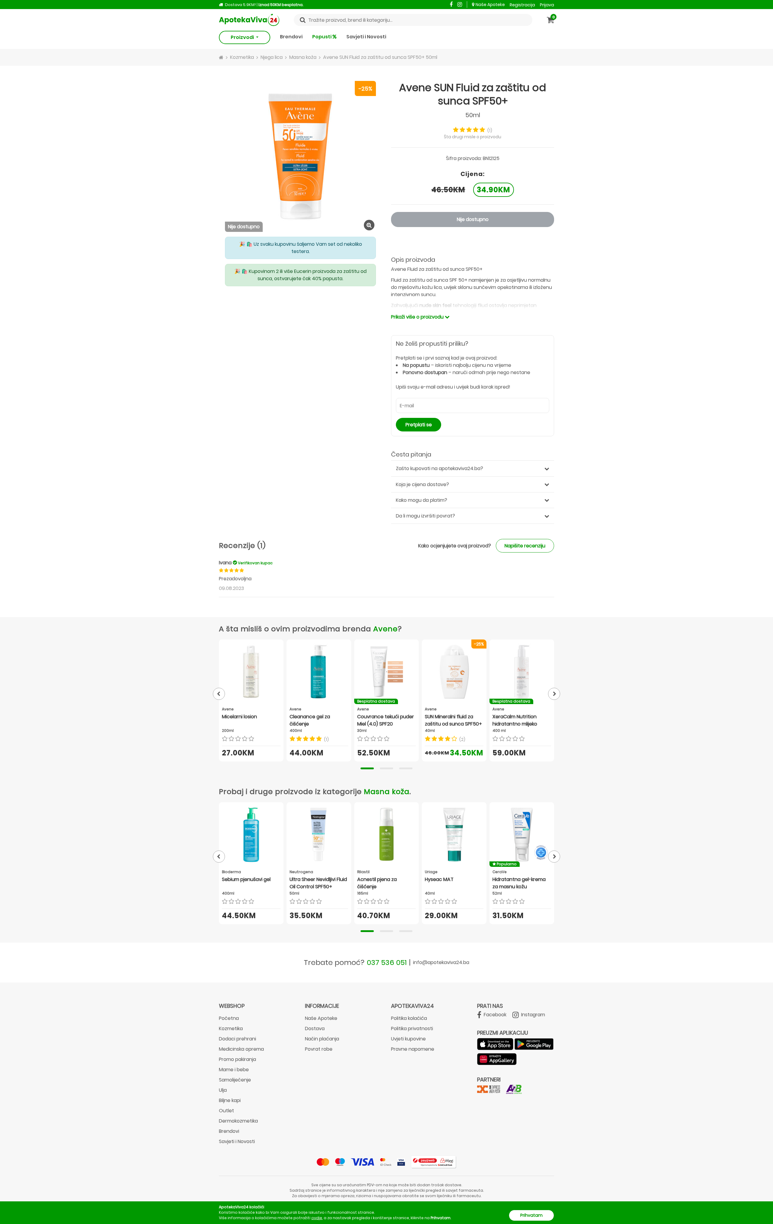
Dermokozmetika (238, 1120)
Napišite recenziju (525, 545)
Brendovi (291, 36)
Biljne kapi (230, 1100)
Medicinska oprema (241, 1049)
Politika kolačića (409, 1018)
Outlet (226, 1110)
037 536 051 (387, 962)
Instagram (532, 1014)
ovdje (316, 1217)
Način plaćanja (322, 1038)
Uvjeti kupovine (408, 1038)
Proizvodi (243, 37)
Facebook (494, 1014)
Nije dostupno (473, 219)
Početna (229, 1018)
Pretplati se (419, 424)
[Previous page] (219, 694)
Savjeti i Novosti (366, 36)
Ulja (223, 1090)
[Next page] (554, 694)
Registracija (522, 5)
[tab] (367, 768)
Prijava (547, 5)
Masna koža (386, 791)
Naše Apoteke (490, 5)
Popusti (322, 36)
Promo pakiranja (237, 1059)
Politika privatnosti (412, 1028)
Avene (385, 629)
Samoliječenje (235, 1079)
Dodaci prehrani (237, 1038)
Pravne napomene (412, 1049)
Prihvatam (531, 1215)
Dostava (315, 1028)
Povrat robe (318, 1049)
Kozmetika (231, 1028)
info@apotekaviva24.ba (441, 962)
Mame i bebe (234, 1069)
